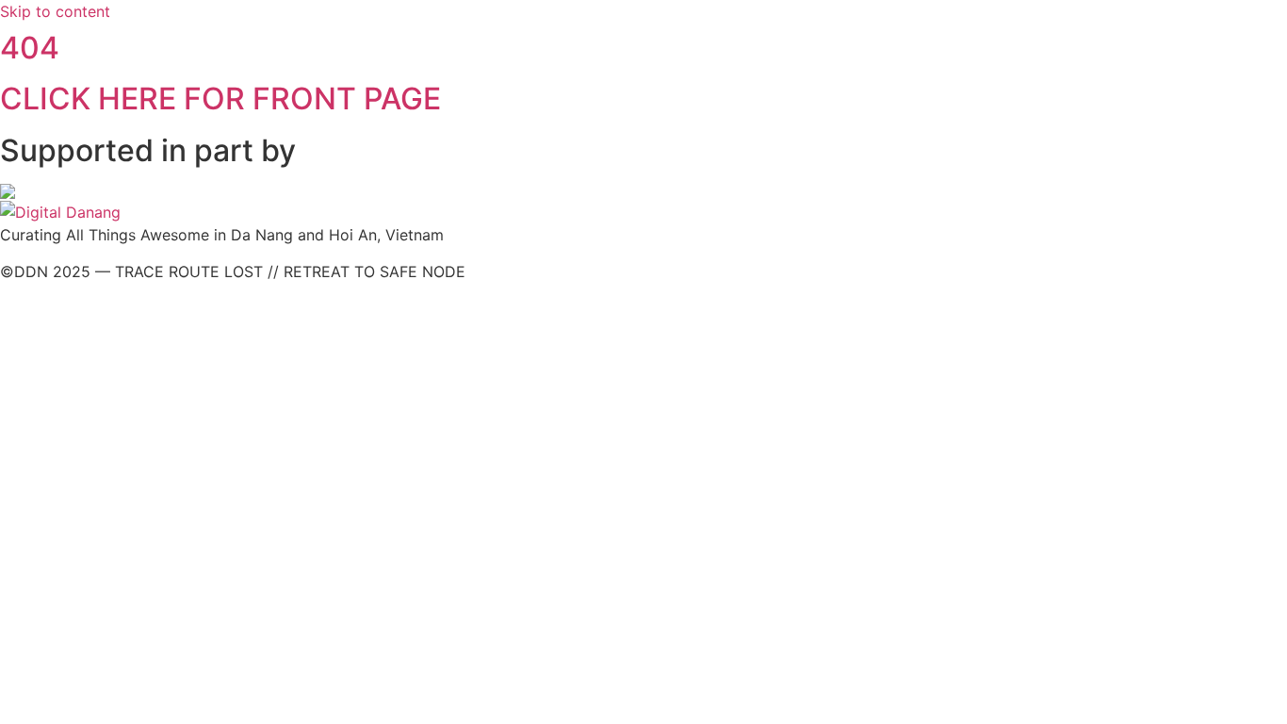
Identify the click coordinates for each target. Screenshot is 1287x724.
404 (29, 47)
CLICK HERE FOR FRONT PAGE (220, 98)
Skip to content (55, 11)
